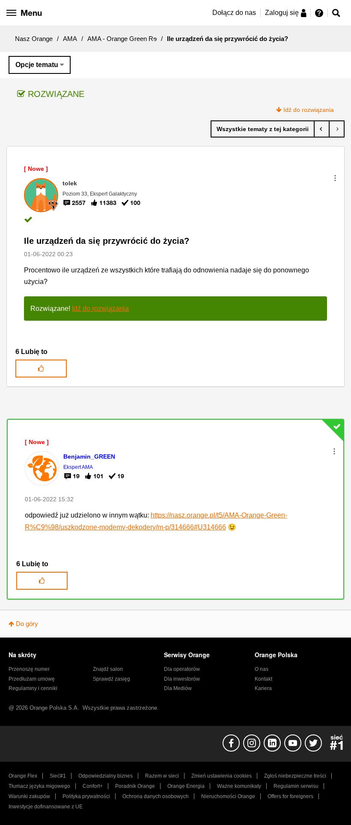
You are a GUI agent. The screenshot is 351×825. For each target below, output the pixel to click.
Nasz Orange (34, 38)
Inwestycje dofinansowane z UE (46, 807)
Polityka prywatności (86, 796)
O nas (261, 669)
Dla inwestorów (182, 679)
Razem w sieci (162, 776)
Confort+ (93, 786)
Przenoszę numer (29, 669)
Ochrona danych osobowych (155, 796)
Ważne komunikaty (239, 786)
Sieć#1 (58, 776)
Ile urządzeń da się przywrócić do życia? (106, 241)
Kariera (263, 688)
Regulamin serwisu (296, 786)
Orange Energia (186, 786)
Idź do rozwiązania (308, 109)
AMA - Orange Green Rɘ (122, 38)
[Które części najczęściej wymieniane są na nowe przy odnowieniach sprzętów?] (322, 129)
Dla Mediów (178, 688)
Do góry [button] (27, 623)
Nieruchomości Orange (228, 796)
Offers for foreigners (290, 796)
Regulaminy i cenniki (33, 688)
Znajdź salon (108, 669)
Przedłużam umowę (32, 679)
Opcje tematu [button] (36, 64)
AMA (70, 38)
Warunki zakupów (29, 796)
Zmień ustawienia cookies (221, 776)
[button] (335, 178)
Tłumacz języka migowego (39, 786)
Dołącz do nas (234, 12)
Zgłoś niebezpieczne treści (295, 776)
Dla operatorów (182, 669)
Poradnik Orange (135, 786)
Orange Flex (23, 776)
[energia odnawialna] (337, 129)
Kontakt (263, 679)
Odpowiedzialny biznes (105, 776)
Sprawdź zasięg (111, 679)
